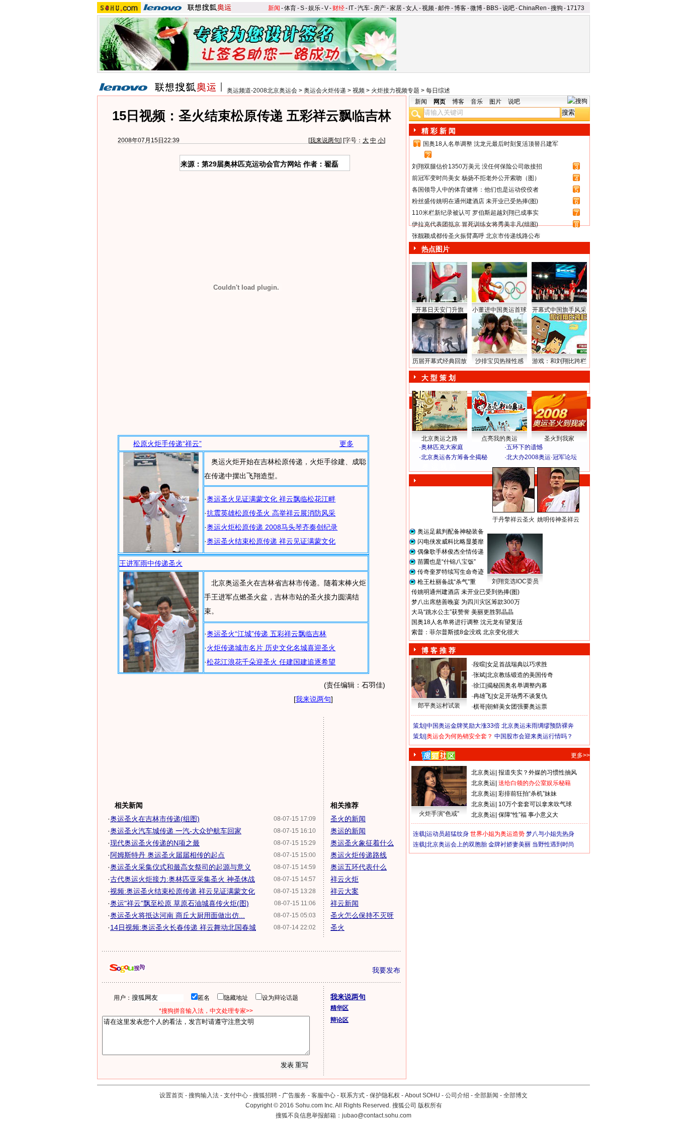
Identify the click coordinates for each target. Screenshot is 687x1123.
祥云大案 (344, 891)
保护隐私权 (385, 1095)
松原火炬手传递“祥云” (167, 444)
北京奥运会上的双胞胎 (456, 844)
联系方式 (352, 1095)
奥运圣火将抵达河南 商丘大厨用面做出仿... (177, 915)
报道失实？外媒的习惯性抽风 (537, 772)
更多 (346, 444)
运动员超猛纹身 (447, 833)
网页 (440, 101)
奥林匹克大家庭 (442, 447)
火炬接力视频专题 (395, 90)
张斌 (479, 674)
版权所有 (430, 1105)
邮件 (444, 8)
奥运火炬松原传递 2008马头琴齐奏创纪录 (272, 527)
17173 (575, 8)
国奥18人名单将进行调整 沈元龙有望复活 (467, 622)
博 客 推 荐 (438, 650)
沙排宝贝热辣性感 (499, 361)
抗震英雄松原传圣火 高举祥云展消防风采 (271, 513)
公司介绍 (457, 1095)
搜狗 (557, 8)
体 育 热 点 (504, 529)
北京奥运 (483, 772)
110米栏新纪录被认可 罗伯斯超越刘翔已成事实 (475, 212)
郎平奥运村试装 (439, 705)
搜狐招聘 (265, 1095)
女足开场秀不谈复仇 (520, 696)
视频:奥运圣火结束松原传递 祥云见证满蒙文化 (182, 891)
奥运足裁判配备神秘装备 (450, 531)
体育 (290, 8)
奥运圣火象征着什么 (362, 843)
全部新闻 (486, 1095)
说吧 (508, 8)
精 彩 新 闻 (438, 131)
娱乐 (314, 8)
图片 (495, 101)
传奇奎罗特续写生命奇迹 (450, 571)
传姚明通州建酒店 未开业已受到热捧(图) (465, 591)
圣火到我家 (559, 438)
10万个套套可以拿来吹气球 (535, 804)
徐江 (479, 685)
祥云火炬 (344, 879)
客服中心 (323, 1095)
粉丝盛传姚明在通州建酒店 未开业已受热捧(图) (475, 201)
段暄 (479, 664)
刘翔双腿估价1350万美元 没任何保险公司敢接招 (477, 166)
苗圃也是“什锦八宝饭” (446, 561)
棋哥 (479, 706)
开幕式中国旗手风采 (559, 309)
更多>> (580, 755)
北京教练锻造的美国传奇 (520, 674)
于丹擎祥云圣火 (513, 519)
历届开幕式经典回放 (439, 361)
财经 (338, 8)
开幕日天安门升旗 (439, 309)
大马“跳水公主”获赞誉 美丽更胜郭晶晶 (462, 612)
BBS (492, 8)
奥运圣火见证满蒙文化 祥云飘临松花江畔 (271, 499)
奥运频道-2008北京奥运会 (262, 90)
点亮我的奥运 (499, 438)
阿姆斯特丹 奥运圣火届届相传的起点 (167, 855)
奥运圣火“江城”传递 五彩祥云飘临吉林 (266, 634)
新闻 (274, 8)
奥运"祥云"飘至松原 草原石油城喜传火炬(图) (179, 903)
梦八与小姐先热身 (550, 833)
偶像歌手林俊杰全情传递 (450, 551)
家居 (396, 8)
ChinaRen (533, 8)
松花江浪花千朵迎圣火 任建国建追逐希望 (271, 662)
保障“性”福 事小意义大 (528, 814)
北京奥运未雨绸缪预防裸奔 (537, 725)
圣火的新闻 (348, 819)
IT (351, 8)
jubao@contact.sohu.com (376, 1115)
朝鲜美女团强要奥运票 (517, 706)
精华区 (339, 1007)
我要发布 (386, 970)
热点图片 (435, 249)
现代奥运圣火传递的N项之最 (155, 843)
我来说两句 (325, 140)
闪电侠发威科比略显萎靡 (450, 541)
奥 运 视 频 (439, 467)
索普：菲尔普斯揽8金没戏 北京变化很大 (465, 632)
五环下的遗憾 (524, 447)
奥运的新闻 (348, 831)
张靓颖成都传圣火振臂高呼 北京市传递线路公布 (476, 235)
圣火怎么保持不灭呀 (362, 915)
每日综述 (438, 90)
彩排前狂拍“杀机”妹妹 (527, 793)
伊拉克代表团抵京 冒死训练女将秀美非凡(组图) (475, 224)
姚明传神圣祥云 (558, 519)
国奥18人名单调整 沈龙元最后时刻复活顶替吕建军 (490, 143)
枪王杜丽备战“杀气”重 (446, 581)
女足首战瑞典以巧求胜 (517, 664)
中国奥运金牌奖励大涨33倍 (463, 725)
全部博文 (515, 1095)
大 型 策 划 (438, 378)
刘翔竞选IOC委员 (515, 581)
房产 (380, 8)
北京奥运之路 (439, 438)
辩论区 (339, 1019)
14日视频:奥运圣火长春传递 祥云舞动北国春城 (183, 927)
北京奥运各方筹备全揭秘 (454, 457)
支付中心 (236, 1095)
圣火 (337, 927)
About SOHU (422, 1095)
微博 (476, 8)
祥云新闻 (344, 903)
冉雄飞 (482, 696)
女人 (412, 8)
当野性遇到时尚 (553, 844)
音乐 (477, 101)
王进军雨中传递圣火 (151, 563)
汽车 (364, 8)
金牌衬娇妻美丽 (509, 844)
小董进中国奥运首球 (499, 309)
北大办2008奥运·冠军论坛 (541, 457)
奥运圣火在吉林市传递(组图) (155, 819)
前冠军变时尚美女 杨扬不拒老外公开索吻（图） (476, 178)
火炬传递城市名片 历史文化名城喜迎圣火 (271, 648)
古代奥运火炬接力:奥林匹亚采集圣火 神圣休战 (182, 879)
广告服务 (294, 1095)
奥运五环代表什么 (358, 867)
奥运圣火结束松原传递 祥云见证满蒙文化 (271, 541)
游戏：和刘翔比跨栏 (559, 361)
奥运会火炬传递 (325, 90)
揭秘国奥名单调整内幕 (517, 685)
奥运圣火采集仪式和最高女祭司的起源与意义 (180, 867)
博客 (460, 8)
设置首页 (171, 1095)
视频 (428, 8)
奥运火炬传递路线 (358, 855)
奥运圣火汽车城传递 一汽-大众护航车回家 (175, 831)
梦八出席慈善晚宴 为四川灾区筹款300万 (465, 602)
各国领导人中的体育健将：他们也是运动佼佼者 (475, 189)
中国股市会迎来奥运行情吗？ (533, 736)
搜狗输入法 (204, 1095)
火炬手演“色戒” (439, 813)
